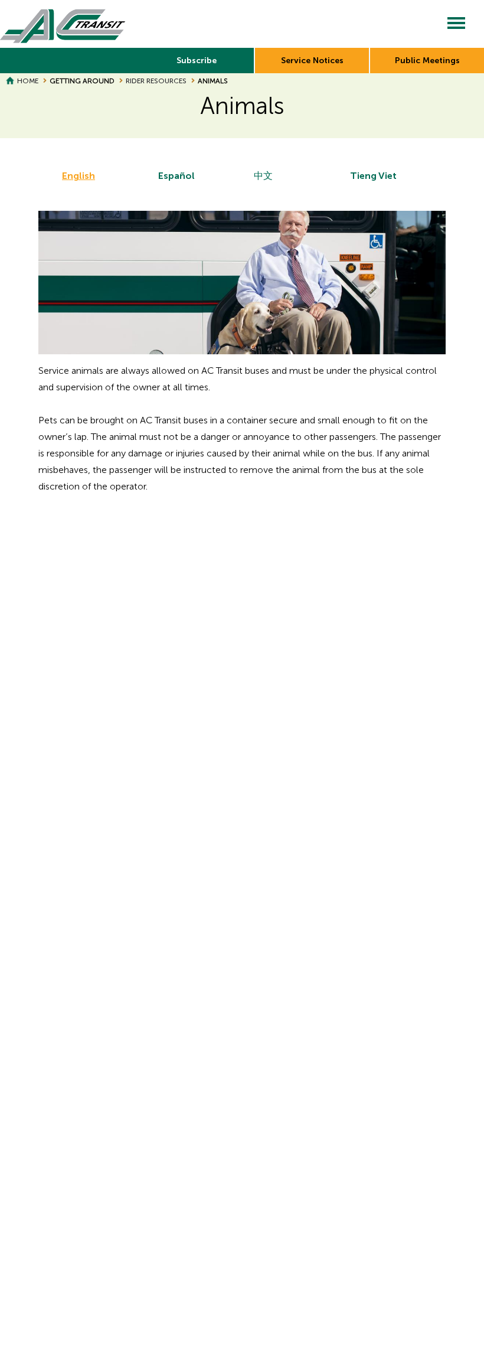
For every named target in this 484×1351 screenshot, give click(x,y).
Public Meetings (427, 61)
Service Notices (312, 61)
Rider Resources (156, 81)
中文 (263, 175)
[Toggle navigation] (456, 24)
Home (27, 81)
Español (176, 175)
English (78, 175)
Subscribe (196, 61)
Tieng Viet (373, 175)
